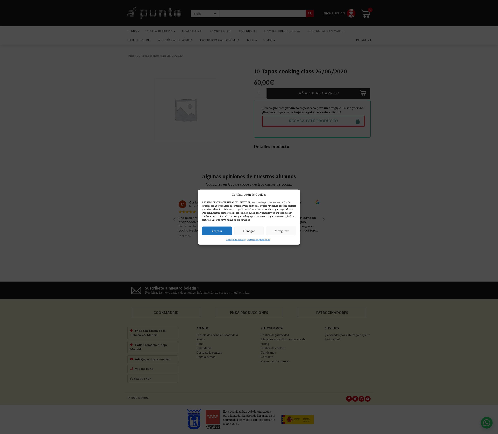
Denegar (249, 231)
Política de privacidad (258, 239)
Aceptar (216, 231)
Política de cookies (235, 239)
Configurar (281, 231)
